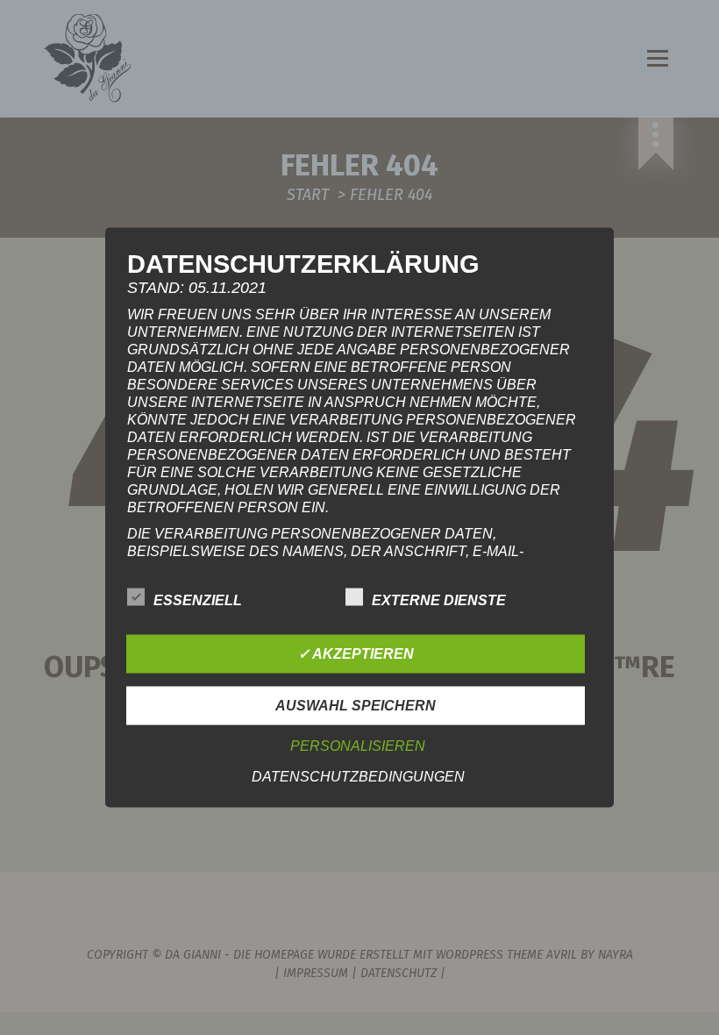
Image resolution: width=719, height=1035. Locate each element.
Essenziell (197, 600)
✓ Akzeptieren (356, 653)
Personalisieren (357, 746)
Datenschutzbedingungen (358, 776)
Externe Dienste (439, 600)
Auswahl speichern (355, 705)
